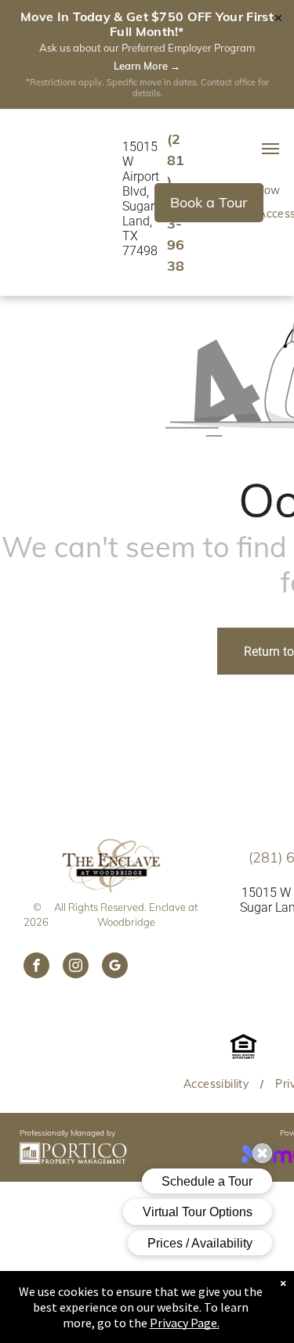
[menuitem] (217, 1084)
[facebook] (36, 967)
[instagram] (76, 967)
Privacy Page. (185, 1322)
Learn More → (147, 65)
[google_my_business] (115, 967)
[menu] (270, 148)
